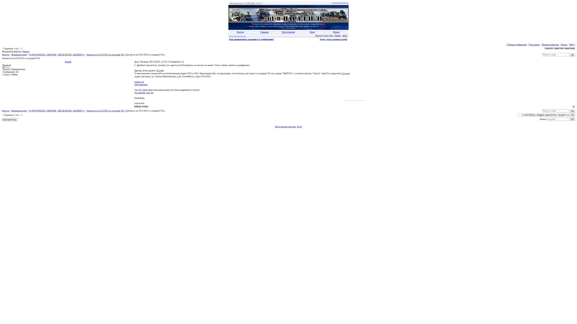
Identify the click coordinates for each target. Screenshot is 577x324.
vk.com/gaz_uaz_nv (143, 92)
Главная (264, 32)
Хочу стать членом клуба (333, 39)
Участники (534, 44)
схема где (139, 82)
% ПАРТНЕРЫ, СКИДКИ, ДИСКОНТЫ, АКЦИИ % (56, 54)
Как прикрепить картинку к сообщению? (251, 39)
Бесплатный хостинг (285, 126)
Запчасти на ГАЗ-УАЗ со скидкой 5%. (105, 54)
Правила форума (550, 44)
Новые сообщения (517, 44)
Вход (312, 32)
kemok (68, 61)
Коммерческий (19, 54)
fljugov (26, 51)
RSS (345, 35)
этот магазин (141, 84)
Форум (240, 32)
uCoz (299, 126)
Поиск (336, 32)
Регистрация (288, 32)
